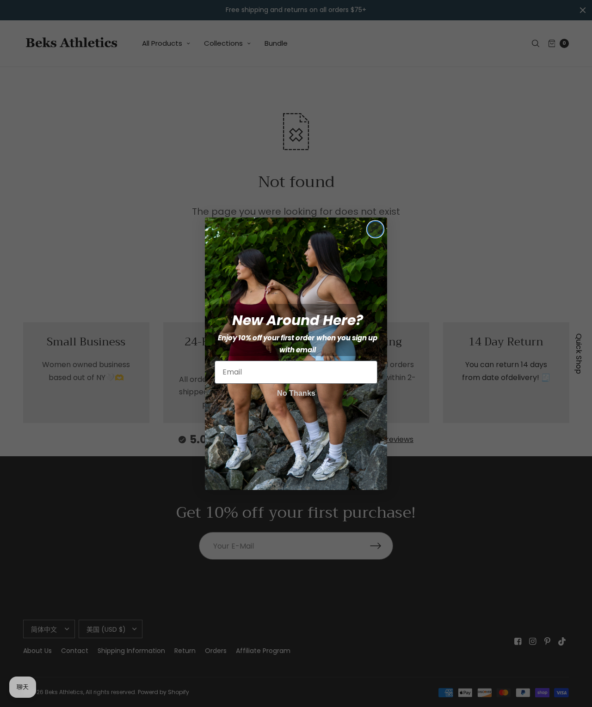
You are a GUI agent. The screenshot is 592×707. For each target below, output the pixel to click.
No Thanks (296, 393)
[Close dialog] (375, 229)
